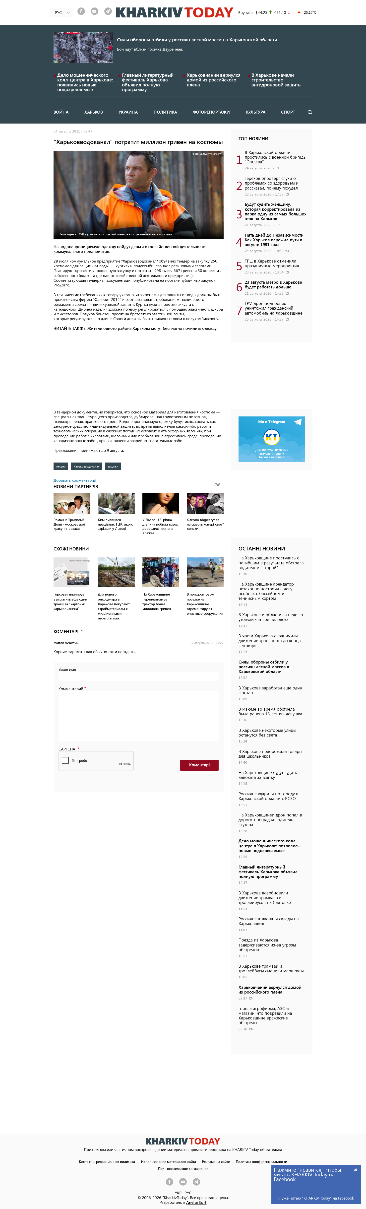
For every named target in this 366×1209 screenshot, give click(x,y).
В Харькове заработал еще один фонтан (270, 690)
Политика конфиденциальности (261, 1161)
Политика (165, 112)
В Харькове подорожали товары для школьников (270, 753)
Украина (128, 112)
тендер (60, 466)
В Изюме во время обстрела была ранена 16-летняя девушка (270, 711)
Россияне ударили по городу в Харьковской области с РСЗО (268, 796)
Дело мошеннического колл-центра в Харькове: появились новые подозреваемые (85, 82)
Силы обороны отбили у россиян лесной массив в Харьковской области (197, 39)
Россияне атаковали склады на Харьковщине (269, 921)
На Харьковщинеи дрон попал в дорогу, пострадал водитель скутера (270, 819)
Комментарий (71, 688)
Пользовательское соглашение (183, 1168)
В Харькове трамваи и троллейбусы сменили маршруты (271, 968)
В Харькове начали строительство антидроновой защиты (276, 79)
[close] (356, 1169)
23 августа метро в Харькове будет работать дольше (273, 284)
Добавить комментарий (75, 480)
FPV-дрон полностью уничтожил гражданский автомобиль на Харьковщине (274, 307)
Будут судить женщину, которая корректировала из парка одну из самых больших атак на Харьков (275, 211)
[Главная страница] (183, 1141)
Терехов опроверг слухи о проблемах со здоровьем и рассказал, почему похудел (272, 182)
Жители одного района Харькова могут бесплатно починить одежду (152, 328)
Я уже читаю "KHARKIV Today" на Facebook (316, 1198)
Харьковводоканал (86, 466)
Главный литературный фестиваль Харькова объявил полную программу (148, 82)
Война (61, 112)
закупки (113, 466)
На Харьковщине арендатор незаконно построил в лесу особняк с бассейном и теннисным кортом (266, 591)
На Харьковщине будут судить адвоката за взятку (268, 775)
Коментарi (199, 765)
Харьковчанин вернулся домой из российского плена (214, 79)
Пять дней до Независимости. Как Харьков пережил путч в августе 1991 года (275, 239)
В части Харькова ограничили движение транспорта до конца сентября (270, 640)
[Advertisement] (139, 370)
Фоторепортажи (211, 112)
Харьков (93, 112)
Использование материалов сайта (168, 1161)
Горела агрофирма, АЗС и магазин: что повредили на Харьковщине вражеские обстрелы (265, 1015)
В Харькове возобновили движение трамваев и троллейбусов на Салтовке (265, 897)
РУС (187, 1192)
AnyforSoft (196, 1202)
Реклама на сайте (216, 1161)
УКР (178, 1192)
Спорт (288, 112)
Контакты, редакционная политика (107, 1161)
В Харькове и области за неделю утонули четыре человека (271, 617)
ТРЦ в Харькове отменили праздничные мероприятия (272, 263)
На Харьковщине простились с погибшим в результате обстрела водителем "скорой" (271, 562)
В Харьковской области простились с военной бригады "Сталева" (275, 156)
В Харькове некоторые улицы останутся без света (267, 732)
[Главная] (175, 12)
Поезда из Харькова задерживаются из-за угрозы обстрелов (267, 944)
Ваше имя (67, 669)
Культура (255, 112)
